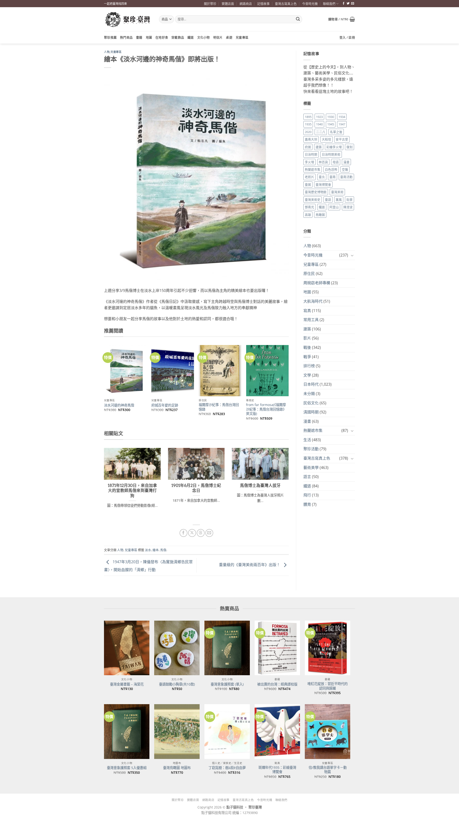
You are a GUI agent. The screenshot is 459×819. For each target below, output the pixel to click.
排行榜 (309, 365)
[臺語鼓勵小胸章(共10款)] (177, 648)
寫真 (307, 310)
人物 (106, 52)
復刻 (349, 147)
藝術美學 (311, 467)
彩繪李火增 (334, 147)
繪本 (156, 550)
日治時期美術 (331, 154)
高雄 (308, 214)
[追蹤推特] (348, 3)
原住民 (309, 273)
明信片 (218, 37)
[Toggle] (352, 255)
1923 (319, 117)
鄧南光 (309, 207)
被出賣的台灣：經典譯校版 (277, 684)
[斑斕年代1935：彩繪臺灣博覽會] (277, 731)
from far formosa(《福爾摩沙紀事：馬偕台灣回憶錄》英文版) (266, 409)
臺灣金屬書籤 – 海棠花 (127, 684)
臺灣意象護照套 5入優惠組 (127, 768)
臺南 (332, 177)
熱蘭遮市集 (312, 169)
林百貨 (323, 162)
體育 (307, 504)
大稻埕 (326, 139)
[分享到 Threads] (201, 533)
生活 (307, 439)
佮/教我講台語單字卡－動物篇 (328, 769)
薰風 (339, 199)
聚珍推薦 (110, 37)
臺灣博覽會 (323, 184)
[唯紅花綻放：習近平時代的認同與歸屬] (327, 648)
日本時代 (311, 384)
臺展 (308, 184)
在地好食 (161, 37)
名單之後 (336, 132)
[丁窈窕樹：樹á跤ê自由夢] (227, 731)
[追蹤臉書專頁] (343, 3)
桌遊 (229, 37)
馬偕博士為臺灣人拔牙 (260, 485)
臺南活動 (346, 177)
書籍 (139, 37)
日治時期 (311, 154)
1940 (319, 124)
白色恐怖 (331, 169)
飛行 (307, 495)
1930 (330, 117)
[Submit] (298, 19)
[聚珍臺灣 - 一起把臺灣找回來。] (128, 19)
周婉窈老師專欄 (316, 282)
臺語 (328, 199)
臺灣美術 (337, 192)
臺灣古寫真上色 (286, 3)
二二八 (320, 132)
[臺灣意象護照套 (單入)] (227, 648)
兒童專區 (242, 37)
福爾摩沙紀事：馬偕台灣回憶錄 (219, 407)
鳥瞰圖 (320, 214)
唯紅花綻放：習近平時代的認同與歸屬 (327, 686)
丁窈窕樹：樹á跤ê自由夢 (227, 768)
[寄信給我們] (352, 3)
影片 (307, 338)
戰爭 (307, 356)
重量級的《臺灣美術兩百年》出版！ (250, 565)
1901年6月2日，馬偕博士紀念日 (196, 488)
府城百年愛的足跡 (164, 405)
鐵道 (190, 37)
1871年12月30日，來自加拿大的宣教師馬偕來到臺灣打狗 (132, 490)
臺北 (322, 177)
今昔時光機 (310, 3)
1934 (342, 117)
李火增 (309, 162)
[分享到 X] (192, 533)
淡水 (148, 550)
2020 (308, 132)
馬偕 (163, 550)
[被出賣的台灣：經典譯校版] (277, 648)
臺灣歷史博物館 (316, 192)
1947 (342, 124)
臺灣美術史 (312, 199)
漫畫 (346, 162)
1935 (308, 124)
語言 (307, 476)
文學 (307, 375)
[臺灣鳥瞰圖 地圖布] (177, 731)
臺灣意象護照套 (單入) (227, 684)
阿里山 (334, 207)
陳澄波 (348, 207)
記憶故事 (263, 3)
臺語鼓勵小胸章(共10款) (177, 684)
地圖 (149, 37)
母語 (336, 162)
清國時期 (311, 412)
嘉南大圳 (311, 139)
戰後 (307, 347)
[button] (341, 19)
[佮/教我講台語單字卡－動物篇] (327, 731)
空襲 (345, 169)
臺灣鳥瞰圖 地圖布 (177, 768)
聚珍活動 (311, 448)
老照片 (309, 177)
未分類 (309, 393)
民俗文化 (311, 403)
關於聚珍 (210, 3)
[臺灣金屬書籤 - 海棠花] (126, 648)
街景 (349, 199)
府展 (308, 147)
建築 (319, 147)
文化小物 (203, 37)
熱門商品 (126, 37)
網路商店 (246, 3)
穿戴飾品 (177, 37)
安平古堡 (342, 139)
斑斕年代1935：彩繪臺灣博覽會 (277, 769)
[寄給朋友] (209, 533)
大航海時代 (312, 301)
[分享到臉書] (183, 533)
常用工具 (311, 319)
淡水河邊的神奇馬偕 (119, 405)
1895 (308, 117)
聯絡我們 (329, 3)
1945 (330, 124)
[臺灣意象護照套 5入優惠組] (126, 731)
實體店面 (228, 3)
